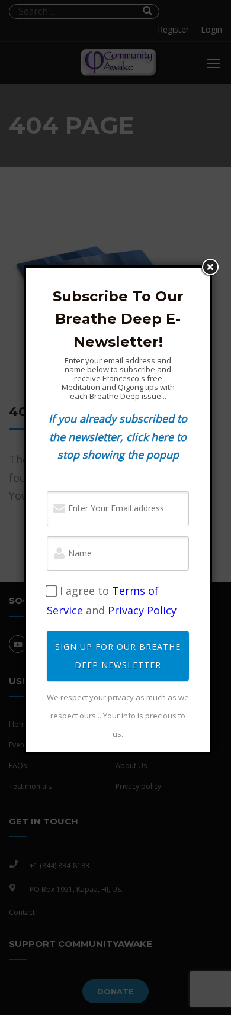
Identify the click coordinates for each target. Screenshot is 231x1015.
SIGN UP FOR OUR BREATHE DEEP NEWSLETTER (118, 656)
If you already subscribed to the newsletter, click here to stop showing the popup (118, 436)
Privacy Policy (142, 610)
